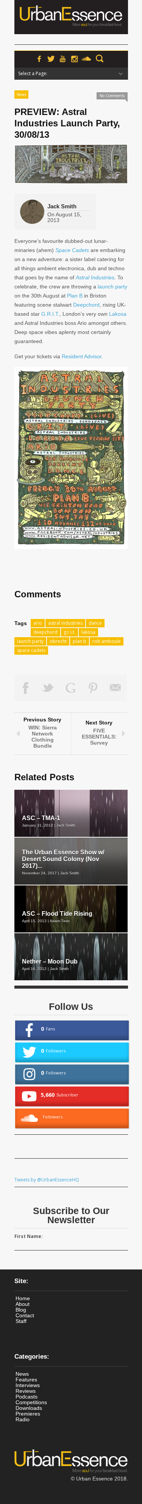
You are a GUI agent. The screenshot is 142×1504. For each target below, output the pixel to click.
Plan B (75, 296)
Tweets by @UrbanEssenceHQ (46, 1179)
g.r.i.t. (69, 632)
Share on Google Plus (70, 687)
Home (23, 1298)
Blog (21, 1310)
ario (37, 623)
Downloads (29, 1408)
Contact (25, 1315)
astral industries (65, 623)
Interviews (28, 1385)
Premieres (28, 1414)
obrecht (58, 641)
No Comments (112, 95)
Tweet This (48, 687)
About (23, 1304)
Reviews (26, 1391)
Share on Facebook (25, 687)
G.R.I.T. (50, 314)
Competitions (31, 1402)
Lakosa (117, 314)
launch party (112, 286)
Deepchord (86, 305)
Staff (21, 1321)
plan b (79, 641)
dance (95, 623)
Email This (116, 687)
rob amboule (106, 641)
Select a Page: (32, 73)
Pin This (93, 687)
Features (26, 1379)
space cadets (31, 650)
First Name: (28, 1236)
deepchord (45, 632)
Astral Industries (95, 277)
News (21, 94)
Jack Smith (61, 206)
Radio (23, 1419)
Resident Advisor (81, 356)
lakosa (88, 632)
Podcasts (26, 1397)
